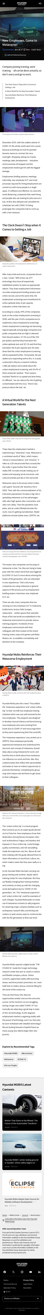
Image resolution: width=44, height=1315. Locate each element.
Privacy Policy (28, 1280)
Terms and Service (10, 1284)
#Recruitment (27, 1053)
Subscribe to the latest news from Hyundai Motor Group (21, 1220)
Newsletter (27, 1288)
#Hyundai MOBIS (10, 1053)
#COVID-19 (22, 1059)
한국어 (10, 1292)
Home (4, 1215)
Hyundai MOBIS (8, 50)
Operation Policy (10, 1288)
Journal (25, 1215)
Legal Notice (28, 1284)
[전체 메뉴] (3, 3)
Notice (6, 1280)
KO (40, 3)
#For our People (10, 1065)
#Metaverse (8, 1059)
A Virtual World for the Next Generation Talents (22, 91)
